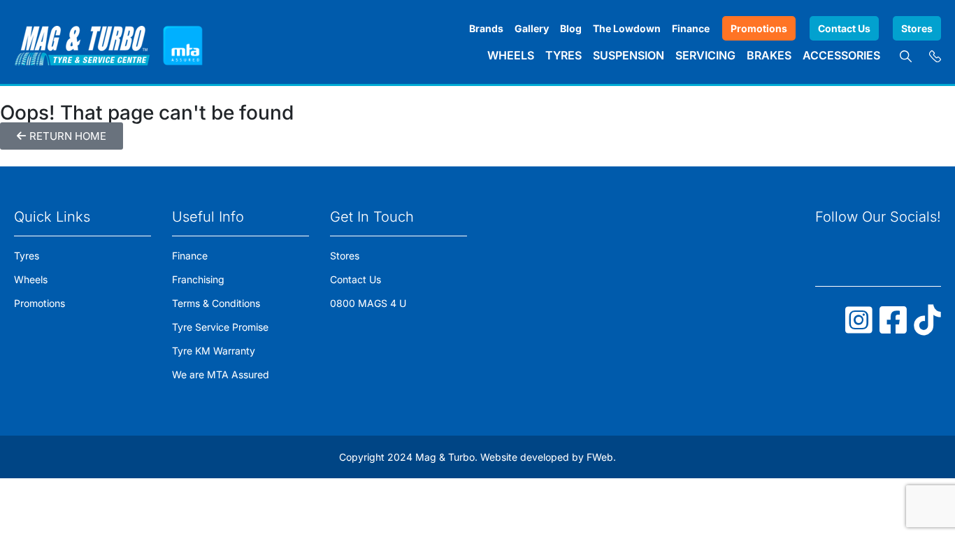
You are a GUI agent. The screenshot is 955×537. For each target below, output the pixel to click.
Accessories (841, 55)
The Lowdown (627, 28)
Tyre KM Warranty (213, 351)
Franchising (198, 279)
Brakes (769, 55)
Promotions (759, 28)
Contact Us (844, 28)
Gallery (532, 28)
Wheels (510, 55)
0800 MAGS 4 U (368, 303)
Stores (917, 28)
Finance (691, 28)
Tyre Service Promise (220, 327)
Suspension (628, 55)
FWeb (600, 457)
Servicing (705, 55)
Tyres (563, 55)
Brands (486, 28)
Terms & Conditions (216, 303)
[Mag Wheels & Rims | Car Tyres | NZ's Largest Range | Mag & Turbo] (82, 42)
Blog (571, 28)
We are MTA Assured (220, 374)
